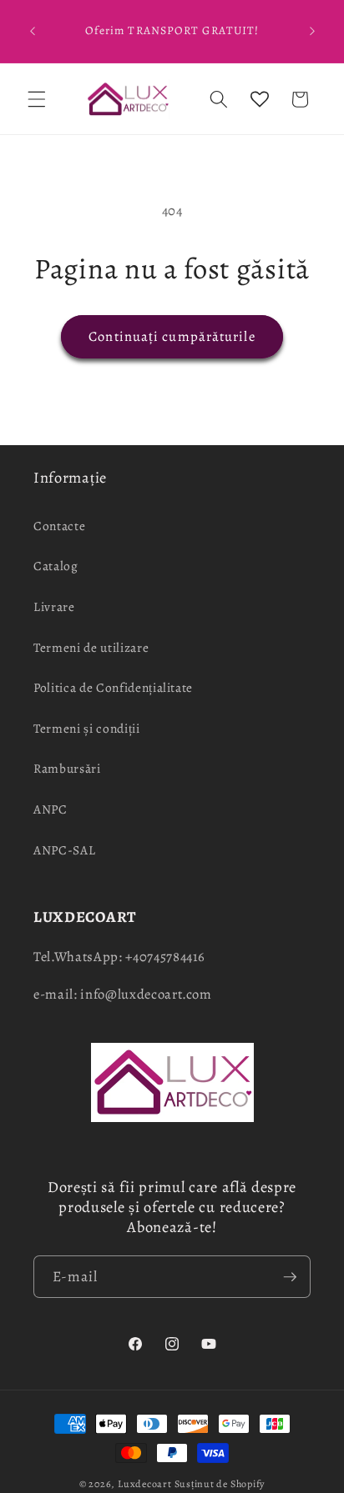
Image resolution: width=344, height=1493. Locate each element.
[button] (37, 99)
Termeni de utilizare (91, 647)
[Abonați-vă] (290, 1277)
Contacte (59, 525)
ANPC (50, 809)
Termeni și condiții (86, 728)
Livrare (54, 606)
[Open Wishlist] (260, 99)
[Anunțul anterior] (32, 31)
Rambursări (67, 768)
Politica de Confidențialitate (113, 687)
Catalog (55, 565)
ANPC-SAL (64, 850)
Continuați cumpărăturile (172, 336)
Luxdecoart (145, 1483)
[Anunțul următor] (312, 31)
